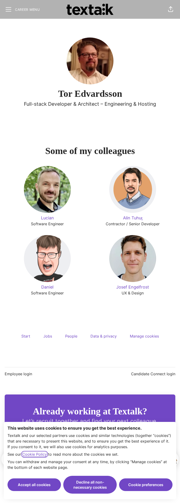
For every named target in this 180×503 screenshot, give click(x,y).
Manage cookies (144, 336)
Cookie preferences (145, 484)
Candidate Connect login (153, 374)
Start (25, 336)
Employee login (18, 374)
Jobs (47, 336)
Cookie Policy (34, 454)
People (71, 336)
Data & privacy (103, 336)
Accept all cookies (34, 484)
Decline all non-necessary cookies (90, 485)
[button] (170, 9)
